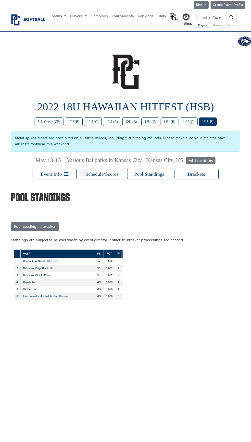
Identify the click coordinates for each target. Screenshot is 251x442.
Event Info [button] (52, 174)
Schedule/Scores (102, 174)
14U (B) (169, 122)
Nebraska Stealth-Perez (37, 275)
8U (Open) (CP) (49, 122)
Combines (99, 16)
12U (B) (131, 122)
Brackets (196, 174)
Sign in (201, 5)
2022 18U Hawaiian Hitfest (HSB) (125, 107)
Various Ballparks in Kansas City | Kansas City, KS (125, 160)
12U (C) (150, 122)
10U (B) (73, 122)
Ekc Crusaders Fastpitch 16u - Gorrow (45, 296)
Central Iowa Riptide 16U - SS (40, 261)
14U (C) (188, 122)
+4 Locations (200, 160)
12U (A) (112, 122)
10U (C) (93, 122)
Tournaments (123, 16)
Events (230, 25)
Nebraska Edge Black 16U (38, 268)
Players (202, 25)
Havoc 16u (29, 289)
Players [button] (77, 16)
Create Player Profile (228, 5)
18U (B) (207, 122)
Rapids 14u (29, 282)
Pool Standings (149, 174)
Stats (162, 16)
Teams (217, 25)
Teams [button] (57, 16)
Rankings (146, 16)
